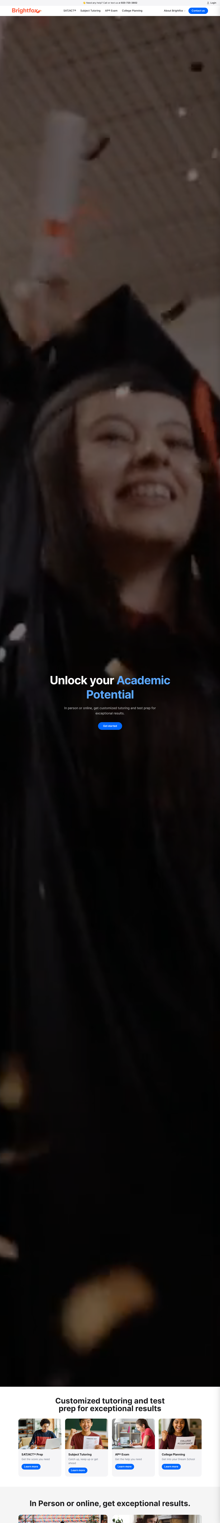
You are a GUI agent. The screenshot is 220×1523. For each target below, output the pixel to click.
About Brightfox (173, 10)
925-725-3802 (129, 2)
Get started (110, 725)
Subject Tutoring (90, 10)
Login (213, 2)
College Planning (132, 10)
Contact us (198, 10)
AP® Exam (111, 10)
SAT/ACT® (69, 10)
